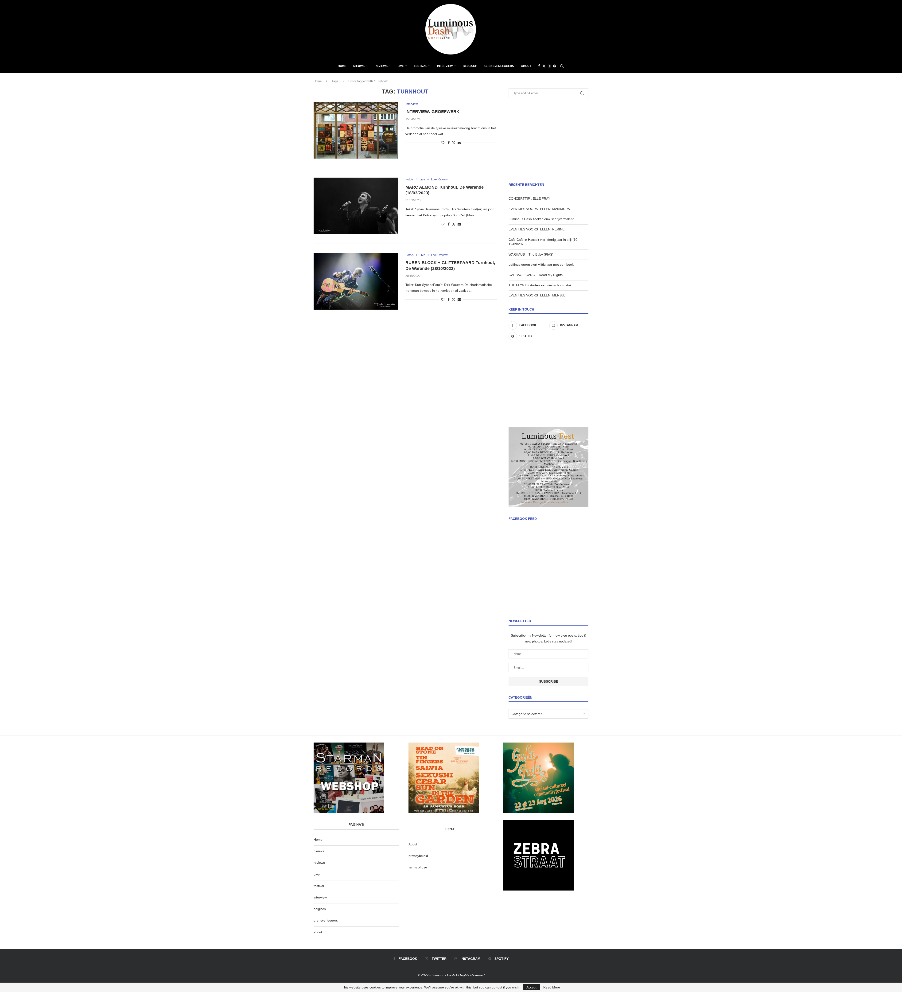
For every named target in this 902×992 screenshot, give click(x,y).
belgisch (320, 909)
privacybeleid (418, 856)
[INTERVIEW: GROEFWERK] (356, 130)
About (526, 66)
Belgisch (470, 66)
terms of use (417, 867)
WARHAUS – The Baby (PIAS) (531, 254)
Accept (531, 987)
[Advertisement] (548, 140)
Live (401, 66)
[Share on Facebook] (449, 143)
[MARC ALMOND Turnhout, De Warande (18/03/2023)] (356, 206)
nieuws (359, 66)
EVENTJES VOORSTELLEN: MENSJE (537, 295)
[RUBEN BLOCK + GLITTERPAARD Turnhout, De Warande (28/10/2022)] (356, 281)
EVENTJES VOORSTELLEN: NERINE (536, 229)
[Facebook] (539, 66)
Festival (420, 66)
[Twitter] (544, 66)
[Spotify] (554, 66)
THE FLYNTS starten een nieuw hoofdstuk (540, 285)
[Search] (562, 66)
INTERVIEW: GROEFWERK (432, 111)
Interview (445, 66)
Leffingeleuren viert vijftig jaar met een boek (541, 264)
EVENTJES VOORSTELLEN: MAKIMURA (539, 209)
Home (342, 66)
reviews (319, 862)
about (318, 932)
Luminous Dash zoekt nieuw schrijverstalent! (542, 219)
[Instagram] (549, 66)
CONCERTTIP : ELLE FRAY (529, 198)
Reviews (381, 66)
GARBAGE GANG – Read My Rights (536, 275)
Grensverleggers (499, 66)
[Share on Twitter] (453, 143)
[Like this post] (442, 143)
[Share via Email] (459, 143)
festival (319, 886)
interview (320, 897)
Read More (551, 987)
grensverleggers (326, 920)
